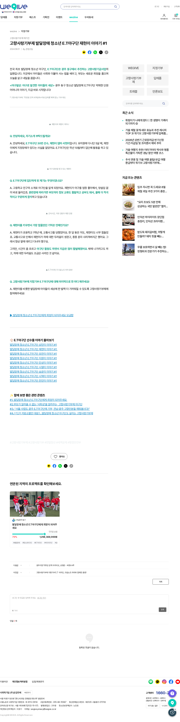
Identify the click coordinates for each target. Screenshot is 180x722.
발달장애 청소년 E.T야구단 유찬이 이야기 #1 (33, 353)
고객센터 (177, 6)
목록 (160, 582)
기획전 (46, 17)
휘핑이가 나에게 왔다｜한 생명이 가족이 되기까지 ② (146, 122)
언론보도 (157, 91)
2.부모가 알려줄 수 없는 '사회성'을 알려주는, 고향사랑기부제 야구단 (47, 404)
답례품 (4, 17)
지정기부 (18, 17)
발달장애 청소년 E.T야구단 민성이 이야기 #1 (33, 362)
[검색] (115, 6)
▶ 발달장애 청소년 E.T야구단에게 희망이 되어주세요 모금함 (41, 315)
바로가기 (27, 693)
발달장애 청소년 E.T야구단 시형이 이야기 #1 (33, 367)
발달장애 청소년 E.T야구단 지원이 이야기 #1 (33, 358)
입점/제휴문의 (38, 681)
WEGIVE (133, 68)
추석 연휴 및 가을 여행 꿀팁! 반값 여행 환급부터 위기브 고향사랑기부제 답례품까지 (145, 161)
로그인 (157, 6)
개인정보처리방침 (19, 681)
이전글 (16, 572)
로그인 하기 (41, 598)
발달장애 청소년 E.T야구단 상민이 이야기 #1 (33, 344)
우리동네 (89, 17)
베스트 (32, 17)
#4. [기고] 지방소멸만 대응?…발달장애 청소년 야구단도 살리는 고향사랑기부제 (51, 413)
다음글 (16, 565)
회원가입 (167, 6)
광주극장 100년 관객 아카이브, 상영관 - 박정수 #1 (55, 565)
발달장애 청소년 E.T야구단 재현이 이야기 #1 (34, 349)
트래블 (133, 91)
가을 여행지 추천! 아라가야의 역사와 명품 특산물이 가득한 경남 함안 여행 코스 (147, 151)
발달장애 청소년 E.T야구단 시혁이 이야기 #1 (33, 376)
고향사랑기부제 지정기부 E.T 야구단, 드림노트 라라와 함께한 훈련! (61, 572)
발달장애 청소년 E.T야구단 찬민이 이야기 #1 (33, 380)
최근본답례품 (172, 712)
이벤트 (59, 17)
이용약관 (4, 681)
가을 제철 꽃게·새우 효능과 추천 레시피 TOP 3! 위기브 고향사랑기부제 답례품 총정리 (145, 132)
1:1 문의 (164, 706)
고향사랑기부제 (133, 79)
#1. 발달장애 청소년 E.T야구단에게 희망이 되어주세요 (38, 400)
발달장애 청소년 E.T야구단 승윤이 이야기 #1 (33, 371)
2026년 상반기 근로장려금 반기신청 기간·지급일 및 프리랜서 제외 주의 (144, 141)
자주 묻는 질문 (153, 706)
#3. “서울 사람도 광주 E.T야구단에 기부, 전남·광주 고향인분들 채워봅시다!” (50, 409)
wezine (73, 17)
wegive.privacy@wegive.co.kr (43, 709)
